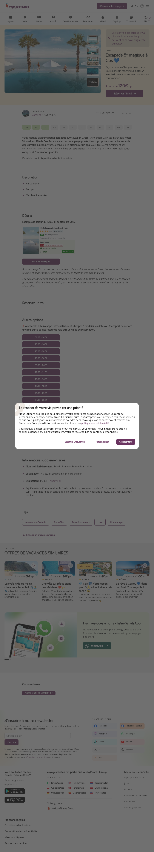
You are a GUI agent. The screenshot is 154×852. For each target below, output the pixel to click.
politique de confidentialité (95, 423)
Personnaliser (102, 441)
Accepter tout (125, 441)
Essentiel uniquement (75, 441)
